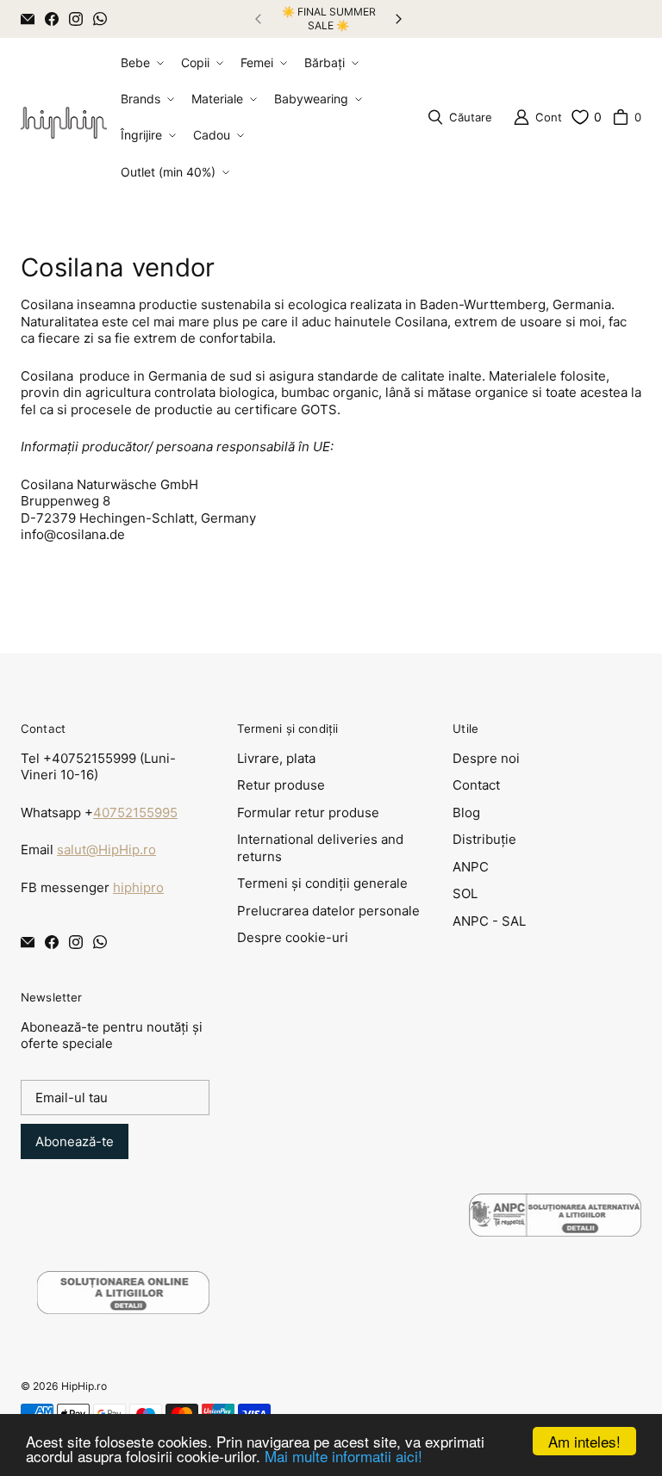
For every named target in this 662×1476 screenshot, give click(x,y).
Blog (466, 812)
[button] (140, 63)
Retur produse (281, 785)
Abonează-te (74, 1141)
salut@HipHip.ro (106, 849)
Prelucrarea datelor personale (328, 910)
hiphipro (138, 887)
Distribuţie (484, 839)
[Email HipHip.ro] (28, 19)
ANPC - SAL (489, 921)
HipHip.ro (84, 1386)
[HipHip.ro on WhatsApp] (100, 19)
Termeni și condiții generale (322, 883)
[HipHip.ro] (64, 117)
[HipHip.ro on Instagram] (76, 19)
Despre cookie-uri (292, 937)
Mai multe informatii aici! (343, 1456)
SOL (465, 893)
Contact (476, 785)
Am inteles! (584, 1441)
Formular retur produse (308, 812)
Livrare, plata (276, 758)
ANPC (471, 867)
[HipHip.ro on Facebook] (52, 19)
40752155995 (135, 812)
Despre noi (486, 758)
